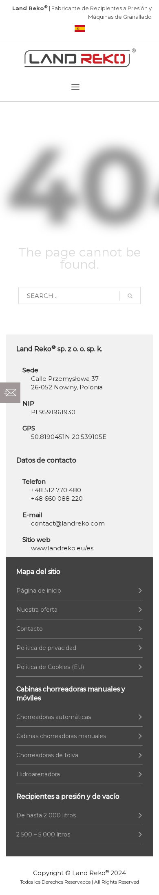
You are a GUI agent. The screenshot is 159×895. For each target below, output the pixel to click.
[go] (130, 295)
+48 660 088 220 (57, 498)
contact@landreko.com (68, 523)
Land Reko (90, 873)
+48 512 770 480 (56, 490)
